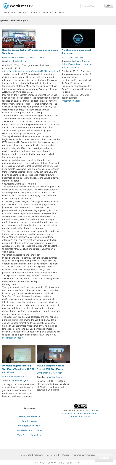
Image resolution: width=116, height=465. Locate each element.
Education (35, 12)
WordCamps (10, 12)
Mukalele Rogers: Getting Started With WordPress (50, 367)
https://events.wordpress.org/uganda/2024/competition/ (31, 71)
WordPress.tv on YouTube (29, 430)
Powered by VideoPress (84, 455)
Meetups (23, 12)
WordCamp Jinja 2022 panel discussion (76, 51)
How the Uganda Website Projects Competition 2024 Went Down (30, 51)
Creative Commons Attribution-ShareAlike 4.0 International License (80, 413)
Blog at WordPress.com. (32, 455)
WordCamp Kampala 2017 (14, 376)
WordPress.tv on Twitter (29, 425)
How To (47, 12)
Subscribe (103, 458)
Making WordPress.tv (29, 416)
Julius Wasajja (68, 64)
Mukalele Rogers (20, 61)
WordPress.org (29, 421)
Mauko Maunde (84, 64)
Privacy (65, 455)
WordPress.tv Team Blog (29, 435)
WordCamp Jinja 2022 (72, 57)
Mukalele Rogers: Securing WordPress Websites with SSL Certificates (18, 369)
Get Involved (60, 12)
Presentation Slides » (12, 337)
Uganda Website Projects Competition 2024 (24, 57)
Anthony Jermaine (70, 67)
